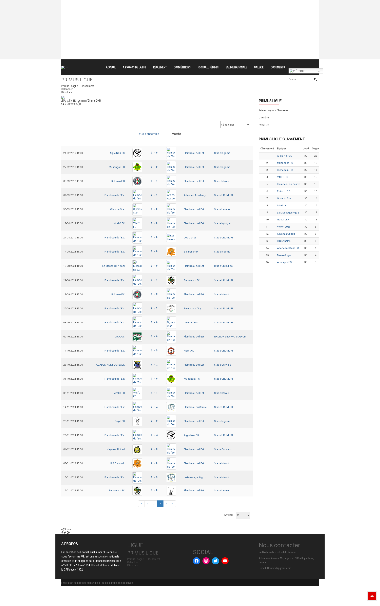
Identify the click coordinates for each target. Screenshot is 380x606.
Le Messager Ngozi (113, 265)
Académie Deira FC (288, 248)
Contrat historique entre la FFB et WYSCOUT (137, 3)
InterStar (282, 205)
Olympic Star (117, 209)
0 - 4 (154, 435)
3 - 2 (154, 364)
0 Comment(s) (72, 103)
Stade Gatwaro (222, 364)
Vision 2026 (283, 226)
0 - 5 (154, 350)
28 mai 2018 (95, 100)
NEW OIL (189, 350)
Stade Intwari (221, 181)
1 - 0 (154, 223)
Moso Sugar (284, 255)
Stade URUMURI (223, 195)
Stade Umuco (222, 209)
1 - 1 (154, 181)
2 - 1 (154, 195)
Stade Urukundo (223, 265)
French (300, 70)
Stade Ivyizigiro (223, 223)
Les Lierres (190, 237)
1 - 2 (154, 294)
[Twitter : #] (215, 560)
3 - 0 (154, 237)
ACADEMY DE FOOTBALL (110, 364)
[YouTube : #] (225, 560)
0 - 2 (154, 406)
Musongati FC (117, 167)
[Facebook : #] (196, 560)
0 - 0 (154, 152)
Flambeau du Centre (195, 407)
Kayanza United (116, 449)
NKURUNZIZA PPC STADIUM (230, 336)
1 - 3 (154, 477)
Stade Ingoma (222, 153)
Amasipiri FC (284, 262)
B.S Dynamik (191, 251)
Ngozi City (283, 219)
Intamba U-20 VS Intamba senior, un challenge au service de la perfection (157, 10)
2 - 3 (154, 449)
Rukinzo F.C (118, 181)
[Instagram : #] (206, 560)
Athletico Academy (195, 195)
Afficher (228, 514)
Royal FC (120, 421)
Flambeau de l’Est (194, 153)
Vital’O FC (119, 223)
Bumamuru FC (192, 280)
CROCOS (120, 336)
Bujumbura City (192, 308)
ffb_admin (79, 100)
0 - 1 (154, 280)
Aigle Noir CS (117, 153)
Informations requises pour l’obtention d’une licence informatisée (150, 17)
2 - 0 (154, 463)
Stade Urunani (222, 490)
